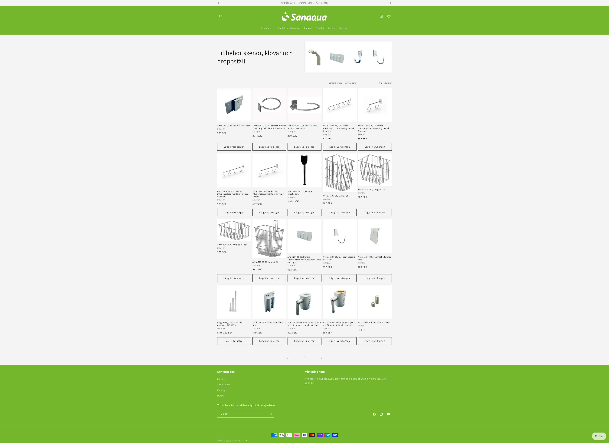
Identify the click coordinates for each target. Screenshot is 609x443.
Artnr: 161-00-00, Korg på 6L (265, 262)
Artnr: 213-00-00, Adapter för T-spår (233, 125)
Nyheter (221, 395)
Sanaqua (227, 441)
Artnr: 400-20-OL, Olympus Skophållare (300, 192)
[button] (220, 16)
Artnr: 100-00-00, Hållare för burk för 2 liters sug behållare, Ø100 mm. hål (269, 127)
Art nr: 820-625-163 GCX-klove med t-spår (269, 323)
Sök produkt (223, 384)
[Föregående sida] (287, 357)
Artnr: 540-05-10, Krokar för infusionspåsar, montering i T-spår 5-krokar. (339, 128)
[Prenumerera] (270, 414)
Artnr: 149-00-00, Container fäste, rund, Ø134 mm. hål (303, 127)
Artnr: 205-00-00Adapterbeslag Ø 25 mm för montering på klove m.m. (339, 323)
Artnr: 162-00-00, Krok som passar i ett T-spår (339, 258)
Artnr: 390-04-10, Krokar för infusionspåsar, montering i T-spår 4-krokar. (233, 194)
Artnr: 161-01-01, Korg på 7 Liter (232, 244)
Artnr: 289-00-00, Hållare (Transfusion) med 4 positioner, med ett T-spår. (304, 260)
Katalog (221, 390)
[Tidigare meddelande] (218, 3)
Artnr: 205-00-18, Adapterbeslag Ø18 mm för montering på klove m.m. (304, 323)
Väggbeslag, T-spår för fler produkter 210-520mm (229, 323)
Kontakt (221, 378)
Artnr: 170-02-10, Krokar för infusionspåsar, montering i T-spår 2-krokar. (374, 128)
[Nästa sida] (321, 357)
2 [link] (304, 357)
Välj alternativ (234, 340)
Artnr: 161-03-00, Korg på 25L (336, 196)
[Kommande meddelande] (390, 3)
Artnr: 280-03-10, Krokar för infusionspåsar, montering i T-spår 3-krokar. (268, 194)
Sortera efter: (335, 82)
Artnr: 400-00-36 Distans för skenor (374, 322)
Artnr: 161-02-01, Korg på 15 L (371, 189)
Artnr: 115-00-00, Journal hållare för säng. (374, 258)
